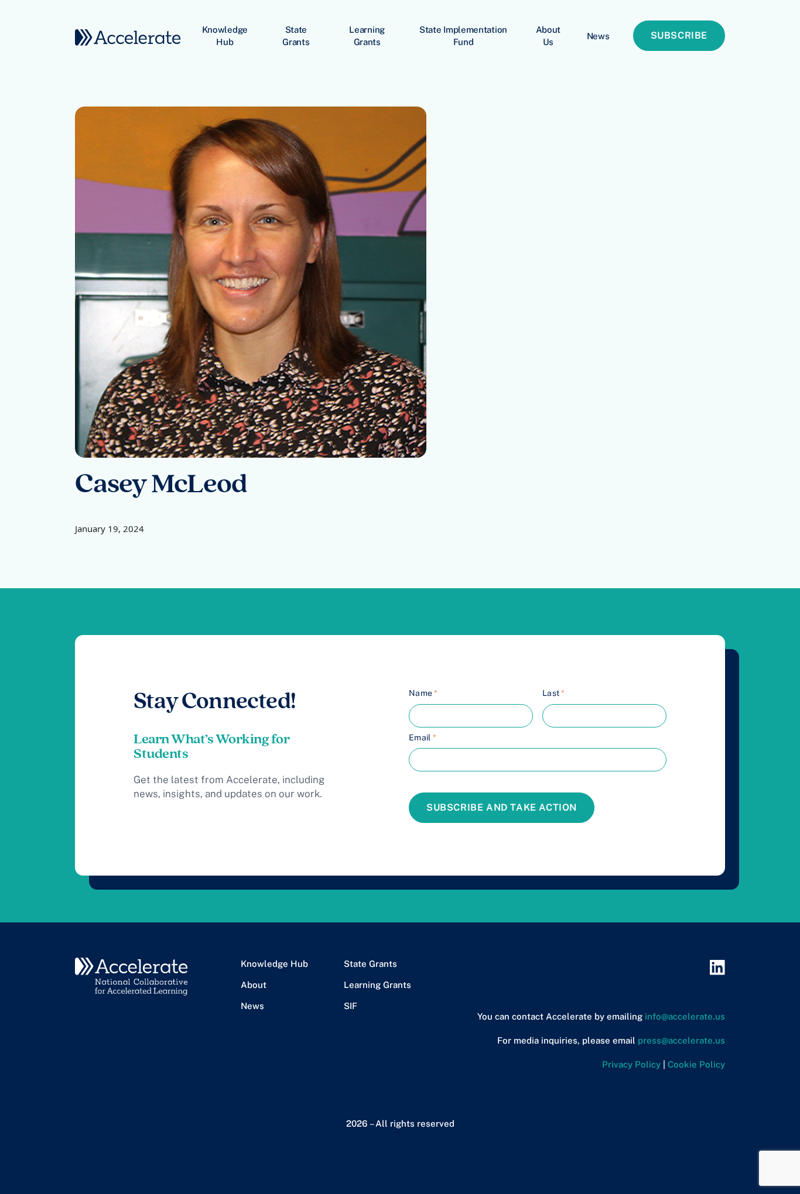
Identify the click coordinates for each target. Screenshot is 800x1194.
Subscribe (679, 35)
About (253, 985)
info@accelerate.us (685, 1016)
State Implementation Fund (463, 36)
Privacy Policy (631, 1064)
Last (553, 693)
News (598, 36)
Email (422, 737)
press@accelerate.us (681, 1040)
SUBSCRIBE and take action (501, 807)
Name (423, 693)
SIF (350, 1006)
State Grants (295, 36)
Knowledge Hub (225, 36)
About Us (548, 36)
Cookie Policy (696, 1064)
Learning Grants (367, 36)
